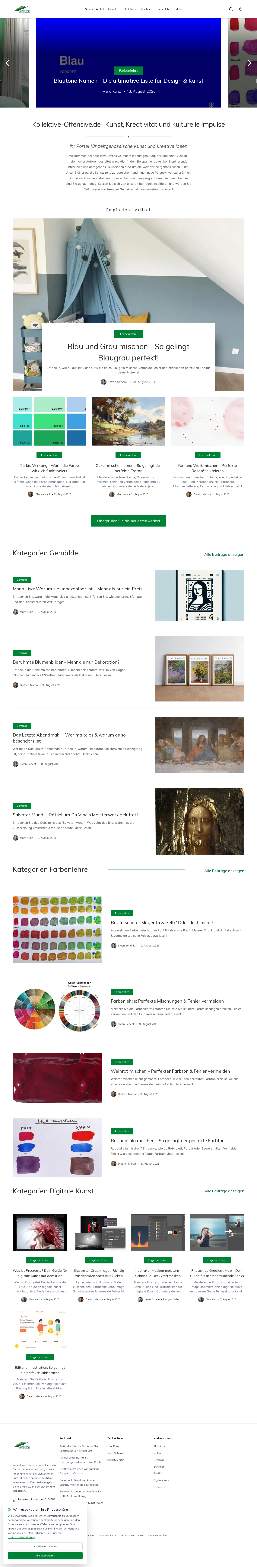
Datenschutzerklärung (21, 1537)
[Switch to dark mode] (240, 9)
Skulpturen (130, 9)
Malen (179, 9)
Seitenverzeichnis (158, 1535)
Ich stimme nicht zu (45, 1546)
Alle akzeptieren (45, 1555)
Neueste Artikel (94, 9)
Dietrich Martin (115, 1460)
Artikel (65, 1438)
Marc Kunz (112, 1446)
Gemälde (113, 9)
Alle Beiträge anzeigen (224, 554)
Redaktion (114, 1438)
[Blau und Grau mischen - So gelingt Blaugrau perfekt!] (128, 304)
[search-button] (231, 9)
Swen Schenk (114, 1453)
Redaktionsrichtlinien (132, 1535)
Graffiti (158, 1473)
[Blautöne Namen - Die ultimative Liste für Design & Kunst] (128, 63)
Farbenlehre (164, 9)
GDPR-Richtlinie (107, 1535)
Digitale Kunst (40, 1260)
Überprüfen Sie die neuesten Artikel (128, 520)
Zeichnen (146, 9)
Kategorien (163, 1438)
